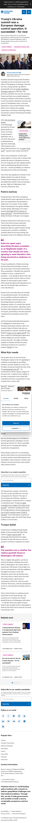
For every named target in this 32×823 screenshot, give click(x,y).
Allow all (16, 423)
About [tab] (26, 398)
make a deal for (14, 535)
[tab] (12, 682)
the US (10, 163)
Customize (15, 428)
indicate (11, 386)
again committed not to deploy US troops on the (15, 505)
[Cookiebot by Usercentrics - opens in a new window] (22, 393)
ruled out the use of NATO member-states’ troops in (15, 512)
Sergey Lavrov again (16, 333)
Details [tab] (16, 398)
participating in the (10, 369)
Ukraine (9, 347)
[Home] (6, 12)
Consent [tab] (5, 398)
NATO (22, 163)
